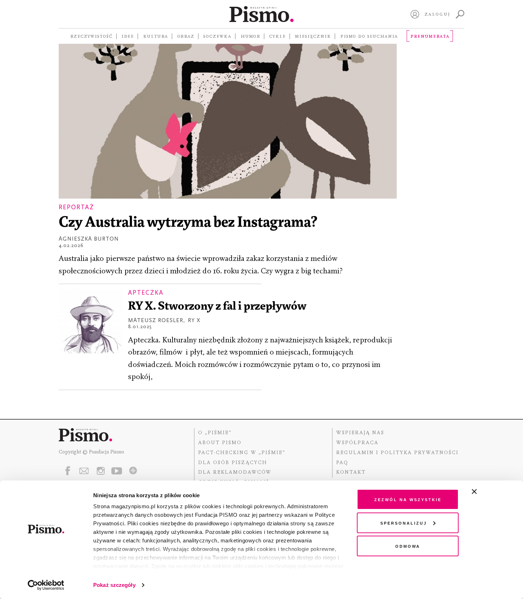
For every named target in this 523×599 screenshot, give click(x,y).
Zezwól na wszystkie (408, 499)
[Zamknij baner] (493, 491)
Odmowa (407, 546)
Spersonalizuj (403, 523)
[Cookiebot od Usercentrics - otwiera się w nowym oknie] (46, 585)
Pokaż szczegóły (114, 585)
